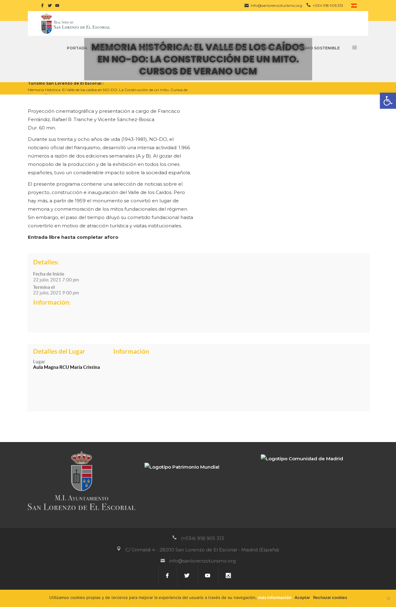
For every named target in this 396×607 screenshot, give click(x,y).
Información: (52, 302)
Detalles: (46, 262)
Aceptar (302, 597)
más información (274, 597)
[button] (388, 101)
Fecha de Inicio (48, 273)
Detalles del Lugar (59, 351)
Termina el (44, 287)
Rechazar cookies (330, 597)
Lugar (39, 361)
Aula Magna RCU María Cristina (66, 367)
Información (131, 351)
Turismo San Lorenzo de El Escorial (64, 83)
